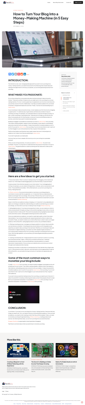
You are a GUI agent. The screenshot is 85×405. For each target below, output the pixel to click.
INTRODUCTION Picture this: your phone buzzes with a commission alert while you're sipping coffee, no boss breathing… (18, 369)
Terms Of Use (24, 403)
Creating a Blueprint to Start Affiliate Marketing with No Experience (15, 364)
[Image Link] (18, 350)
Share (27, 74)
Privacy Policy (18, 403)
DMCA (63, 403)
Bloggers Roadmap (13, 321)
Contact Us (42, 403)
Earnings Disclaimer (68, 403)
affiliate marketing (14, 192)
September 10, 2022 (18, 26)
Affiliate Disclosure (48, 403)
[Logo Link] (10, 2)
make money (11, 107)
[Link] (74, 93)
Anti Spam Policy (37, 403)
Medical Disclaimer (30, 403)
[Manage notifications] (82, 402)
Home (14, 403)
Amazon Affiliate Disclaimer (56, 403)
